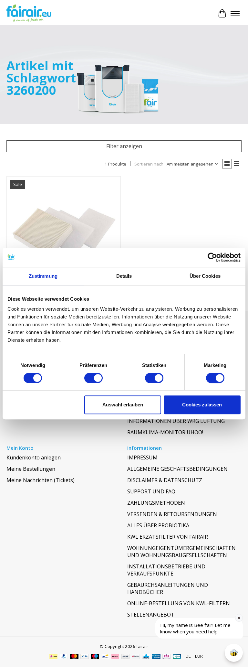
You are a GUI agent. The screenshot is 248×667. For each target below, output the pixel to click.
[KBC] (146, 657)
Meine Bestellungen (30, 468)
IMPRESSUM (142, 457)
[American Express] (156, 657)
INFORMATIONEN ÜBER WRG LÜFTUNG (176, 421)
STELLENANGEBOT (150, 614)
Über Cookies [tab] (205, 276)
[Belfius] (136, 657)
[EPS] (166, 657)
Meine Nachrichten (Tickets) (40, 480)
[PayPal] (64, 657)
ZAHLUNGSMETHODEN (156, 502)
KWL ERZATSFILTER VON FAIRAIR (167, 536)
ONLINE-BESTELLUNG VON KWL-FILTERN (178, 603)
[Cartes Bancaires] (177, 657)
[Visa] (84, 657)
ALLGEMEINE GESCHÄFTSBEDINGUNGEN (177, 468)
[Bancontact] (105, 657)
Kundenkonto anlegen (33, 457)
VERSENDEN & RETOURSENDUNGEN (172, 514)
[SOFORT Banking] (115, 657)
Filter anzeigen (124, 146)
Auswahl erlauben (122, 404)
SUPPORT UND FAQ (151, 491)
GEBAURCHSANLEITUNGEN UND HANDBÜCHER (167, 588)
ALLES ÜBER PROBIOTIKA (158, 525)
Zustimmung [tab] (43, 276)
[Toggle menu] (235, 13)
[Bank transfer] (125, 657)
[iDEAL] (53, 657)
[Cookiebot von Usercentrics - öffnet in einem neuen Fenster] (212, 257)
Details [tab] (124, 276)
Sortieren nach (148, 164)
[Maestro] (95, 657)
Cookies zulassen (202, 404)
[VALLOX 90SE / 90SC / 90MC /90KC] (63, 233)
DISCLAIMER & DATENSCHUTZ (164, 480)
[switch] (93, 378)
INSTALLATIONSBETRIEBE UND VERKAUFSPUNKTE (166, 570)
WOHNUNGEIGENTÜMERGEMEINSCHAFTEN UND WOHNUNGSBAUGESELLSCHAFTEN (181, 551)
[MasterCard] (74, 657)
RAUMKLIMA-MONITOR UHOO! (165, 432)
